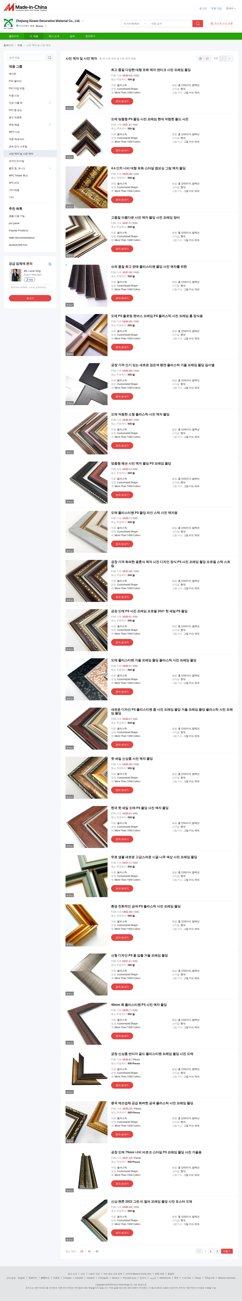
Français (67, 1277)
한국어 (143, 1277)
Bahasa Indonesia (226, 1277)
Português (103, 1277)
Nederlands (165, 1277)
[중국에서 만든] (26, 7)
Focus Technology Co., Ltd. (124, 1284)
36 (89, 1251)
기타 (11, 197)
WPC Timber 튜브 (18, 175)
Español (79, 1277)
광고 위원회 (15, 117)
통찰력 (171, 1273)
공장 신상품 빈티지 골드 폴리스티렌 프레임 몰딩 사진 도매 (152, 1054)
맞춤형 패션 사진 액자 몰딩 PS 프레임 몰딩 (141, 463)
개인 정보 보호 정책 (112, 1273)
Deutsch (91, 1277)
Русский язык (129, 1277)
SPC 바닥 (14, 182)
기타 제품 (14, 190)
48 (96, 1251)
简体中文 (33, 1277)
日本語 (56, 1277)
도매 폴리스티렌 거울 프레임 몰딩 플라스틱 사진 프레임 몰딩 (153, 660)
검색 (72, 36)
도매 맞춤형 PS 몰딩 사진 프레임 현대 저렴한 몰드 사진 (149, 119)
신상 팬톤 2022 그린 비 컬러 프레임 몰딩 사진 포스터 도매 (151, 1201)
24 (81, 1251)
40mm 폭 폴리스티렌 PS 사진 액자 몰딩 (139, 1005)
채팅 (31, 279)
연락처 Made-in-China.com (138, 1273)
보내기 (30, 298)
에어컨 (12, 73)
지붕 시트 (14, 95)
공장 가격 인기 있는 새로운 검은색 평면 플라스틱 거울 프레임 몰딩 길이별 (163, 365)
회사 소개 (54, 36)
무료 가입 (216, 8)
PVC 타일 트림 (17, 88)
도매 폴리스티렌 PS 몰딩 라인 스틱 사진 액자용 (144, 513)
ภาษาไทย (186, 1277)
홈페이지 (14, 36)
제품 (35, 36)
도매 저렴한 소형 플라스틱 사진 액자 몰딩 (140, 414)
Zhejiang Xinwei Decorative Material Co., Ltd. (48, 21)
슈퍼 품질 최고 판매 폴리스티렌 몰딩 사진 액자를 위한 (149, 266)
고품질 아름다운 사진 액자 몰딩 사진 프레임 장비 (145, 217)
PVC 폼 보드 (15, 110)
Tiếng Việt (210, 1277)
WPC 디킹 (14, 132)
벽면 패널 (14, 124)
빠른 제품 (159, 1273)
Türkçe (198, 1277)
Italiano (115, 1277)
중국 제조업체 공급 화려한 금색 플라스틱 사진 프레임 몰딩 (152, 1103)
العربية (153, 1277)
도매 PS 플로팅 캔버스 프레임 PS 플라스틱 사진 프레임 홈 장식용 (157, 316)
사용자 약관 (94, 1273)
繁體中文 (45, 1277)
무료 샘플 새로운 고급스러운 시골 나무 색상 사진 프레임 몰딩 (154, 857)
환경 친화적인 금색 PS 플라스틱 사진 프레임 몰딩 (146, 906)
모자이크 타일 (16, 161)
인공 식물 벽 (15, 102)
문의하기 (90, 36)
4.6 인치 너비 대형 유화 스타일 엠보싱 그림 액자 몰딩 (148, 168)
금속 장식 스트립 (18, 146)
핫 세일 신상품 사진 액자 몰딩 (132, 758)
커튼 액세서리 (16, 139)
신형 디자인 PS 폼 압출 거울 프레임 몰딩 (139, 955)
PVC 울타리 (15, 81)
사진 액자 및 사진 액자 (21, 153)
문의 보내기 (122, 101)
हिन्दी (176, 1277)
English (21, 1277)
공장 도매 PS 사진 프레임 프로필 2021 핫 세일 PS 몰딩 (149, 611)
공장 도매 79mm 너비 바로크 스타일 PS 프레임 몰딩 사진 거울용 (156, 1152)
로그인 (203, 8)
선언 (83, 1273)
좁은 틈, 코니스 (17, 168)
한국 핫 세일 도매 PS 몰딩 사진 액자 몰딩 (140, 808)
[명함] (50, 263)
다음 (225, 1251)
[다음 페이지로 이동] (229, 58)
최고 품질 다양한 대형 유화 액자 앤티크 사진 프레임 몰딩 (151, 70)
